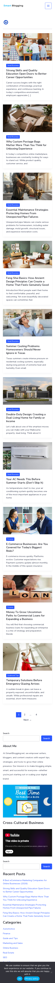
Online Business (10, 947)
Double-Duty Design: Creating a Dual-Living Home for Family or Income (26, 418)
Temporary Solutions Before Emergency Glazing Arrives (24, 681)
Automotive (9, 928)
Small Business (13, 65)
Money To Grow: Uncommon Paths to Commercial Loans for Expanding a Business (25, 615)
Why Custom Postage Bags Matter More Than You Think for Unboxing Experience (26, 145)
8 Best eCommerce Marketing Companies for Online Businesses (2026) (25, 882)
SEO (5, 957)
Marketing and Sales (13, 943)
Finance (10, 539)
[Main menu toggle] (48, 6)
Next (27, 719)
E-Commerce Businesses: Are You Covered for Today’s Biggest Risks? (27, 547)
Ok (19, 978)
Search (6, 733)
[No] (51, 972)
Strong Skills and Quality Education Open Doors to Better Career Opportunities (26, 74)
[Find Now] (27, 800)
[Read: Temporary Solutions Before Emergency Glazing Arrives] (27, 656)
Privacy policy (31, 978)
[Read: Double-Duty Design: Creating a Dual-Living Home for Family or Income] (27, 390)
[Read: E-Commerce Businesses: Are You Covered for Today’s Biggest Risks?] (27, 520)
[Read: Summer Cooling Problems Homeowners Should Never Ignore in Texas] (27, 322)
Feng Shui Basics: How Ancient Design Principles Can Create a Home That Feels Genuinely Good (27, 281)
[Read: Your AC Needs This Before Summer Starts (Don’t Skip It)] (27, 455)
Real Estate (8, 952)
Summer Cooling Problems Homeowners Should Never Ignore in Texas (23, 349)
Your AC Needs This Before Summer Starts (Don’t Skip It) (24, 480)
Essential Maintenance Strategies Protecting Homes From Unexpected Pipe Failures (27, 213)
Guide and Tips (13, 675)
